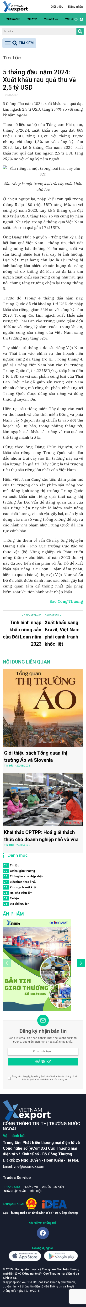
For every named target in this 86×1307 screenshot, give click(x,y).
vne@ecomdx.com (29, 1166)
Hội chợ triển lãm (17, 893)
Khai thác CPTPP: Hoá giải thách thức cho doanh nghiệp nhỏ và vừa (41, 835)
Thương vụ (51, 19)
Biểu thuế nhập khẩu (19, 882)
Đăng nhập (75, 6)
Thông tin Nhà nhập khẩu (23, 876)
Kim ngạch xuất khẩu (20, 887)
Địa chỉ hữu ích (16, 904)
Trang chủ (13, 19)
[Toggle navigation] (19, 43)
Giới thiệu (57, 6)
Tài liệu (70, 19)
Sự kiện (59, 1187)
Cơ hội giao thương (19, 871)
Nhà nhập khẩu (15, 1191)
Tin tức (32, 19)
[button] (80, 19)
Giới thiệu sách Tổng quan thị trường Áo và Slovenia (35, 756)
